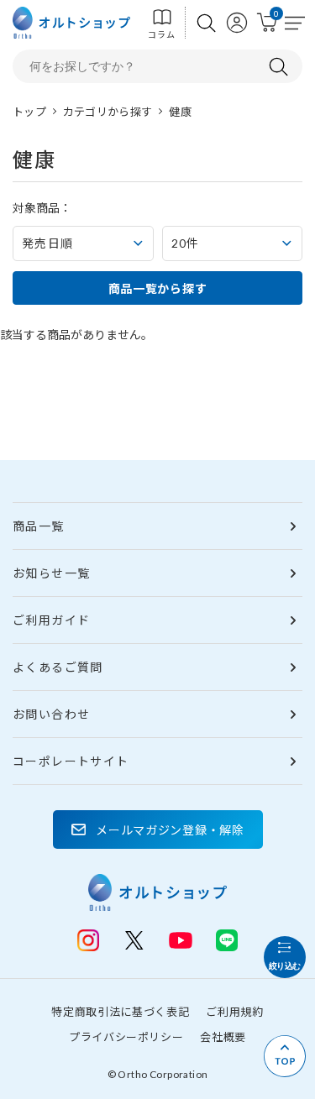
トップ (29, 111)
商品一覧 (39, 526)
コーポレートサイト (71, 761)
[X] (134, 940)
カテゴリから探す (107, 111)
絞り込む (285, 966)
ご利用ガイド (51, 620)
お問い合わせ (51, 714)
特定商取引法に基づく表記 (120, 1011)
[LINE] (180, 939)
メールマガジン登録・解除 (170, 830)
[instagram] (88, 940)
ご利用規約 (234, 1011)
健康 (180, 111)
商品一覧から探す (157, 288)
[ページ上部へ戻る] (285, 1056)
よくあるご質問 (58, 667)
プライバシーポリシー (126, 1037)
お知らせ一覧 (51, 573)
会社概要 (223, 1037)
